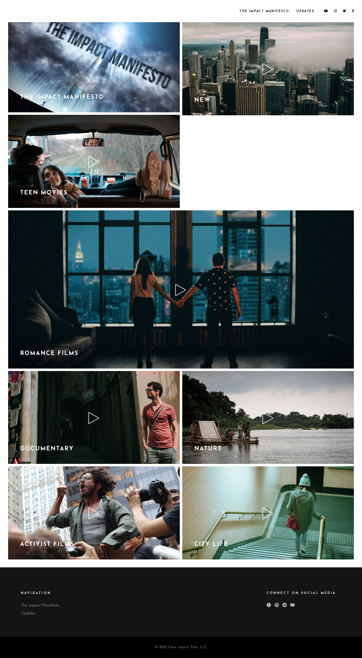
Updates (28, 613)
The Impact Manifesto (40, 605)
